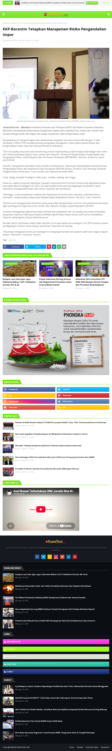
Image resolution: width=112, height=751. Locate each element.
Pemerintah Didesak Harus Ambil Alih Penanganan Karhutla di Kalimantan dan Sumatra (55, 620)
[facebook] (29, 389)
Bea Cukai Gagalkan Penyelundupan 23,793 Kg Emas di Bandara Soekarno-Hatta (51, 434)
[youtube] (29, 407)
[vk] (83, 401)
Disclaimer (105, 747)
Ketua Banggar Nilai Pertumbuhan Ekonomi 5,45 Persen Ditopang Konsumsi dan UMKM (54, 457)
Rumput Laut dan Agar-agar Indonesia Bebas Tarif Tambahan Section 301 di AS (19, 282)
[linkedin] (68, 557)
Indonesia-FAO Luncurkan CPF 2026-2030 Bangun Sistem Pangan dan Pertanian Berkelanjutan (92, 282)
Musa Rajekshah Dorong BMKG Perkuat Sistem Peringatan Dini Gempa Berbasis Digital (55, 609)
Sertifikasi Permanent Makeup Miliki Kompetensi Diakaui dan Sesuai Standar (53, 2)
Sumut (10, 671)
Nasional (11, 656)
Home (72, 747)
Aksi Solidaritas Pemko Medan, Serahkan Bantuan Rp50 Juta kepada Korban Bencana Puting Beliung (61, 709)
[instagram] (29, 401)
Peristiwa (11, 664)
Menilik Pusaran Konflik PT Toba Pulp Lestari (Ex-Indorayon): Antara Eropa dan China (54, 698)
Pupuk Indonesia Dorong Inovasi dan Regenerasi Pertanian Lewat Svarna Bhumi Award (55, 282)
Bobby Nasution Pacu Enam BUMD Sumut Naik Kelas (39, 721)
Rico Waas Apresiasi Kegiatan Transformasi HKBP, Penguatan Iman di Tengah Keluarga (55, 732)
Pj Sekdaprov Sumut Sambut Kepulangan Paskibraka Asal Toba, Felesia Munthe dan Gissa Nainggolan (61, 686)
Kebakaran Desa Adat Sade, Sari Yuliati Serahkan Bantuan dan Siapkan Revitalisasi (53, 586)
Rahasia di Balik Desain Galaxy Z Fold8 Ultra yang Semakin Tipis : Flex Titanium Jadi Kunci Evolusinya (60, 422)
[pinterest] (83, 395)
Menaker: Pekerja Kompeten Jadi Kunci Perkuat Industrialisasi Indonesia (48, 445)
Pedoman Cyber (92, 747)
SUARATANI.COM (23, 747)
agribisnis (14, 23)
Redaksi (80, 747)
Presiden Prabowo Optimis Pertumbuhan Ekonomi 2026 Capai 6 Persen (47, 469)
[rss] (29, 395)
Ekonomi (11, 649)
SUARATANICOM (11, 40)
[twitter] (83, 389)
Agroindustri (13, 641)
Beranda (6, 23)
